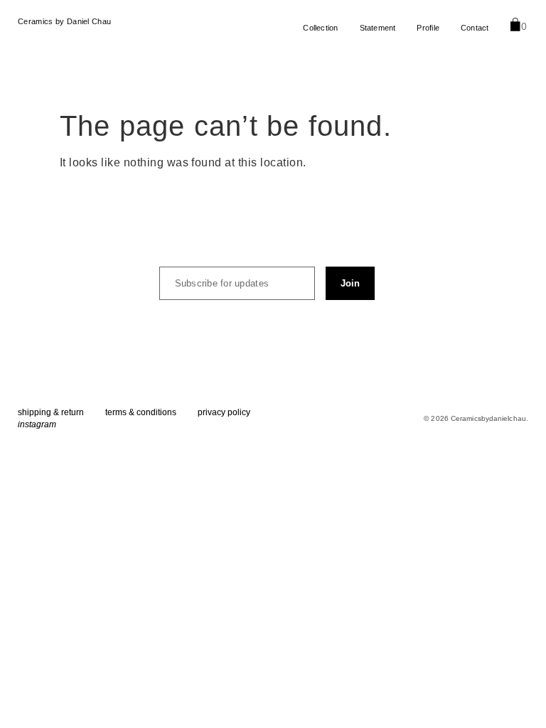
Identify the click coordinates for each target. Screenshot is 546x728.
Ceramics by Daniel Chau (64, 21)
